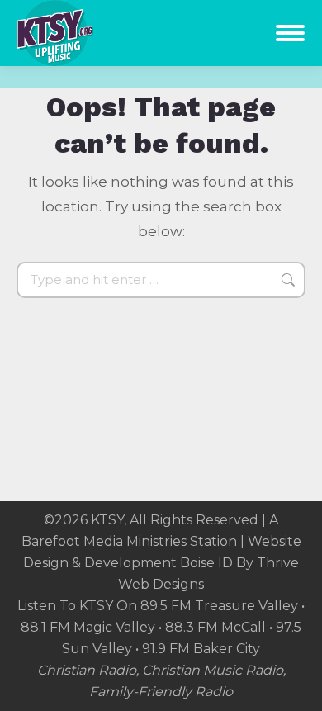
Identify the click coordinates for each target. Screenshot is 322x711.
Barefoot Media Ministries (104, 541)
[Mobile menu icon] (290, 33)
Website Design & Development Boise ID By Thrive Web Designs (162, 562)
